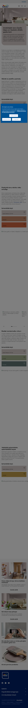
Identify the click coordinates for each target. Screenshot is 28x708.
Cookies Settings (13, 115)
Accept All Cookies (6, 119)
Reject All (16, 119)
